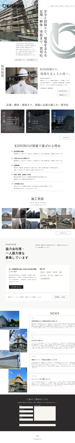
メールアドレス (22, 413)
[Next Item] (73, 218)
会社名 (20, 405)
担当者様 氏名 (21, 409)
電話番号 (20, 417)
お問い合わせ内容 (37, 405)
